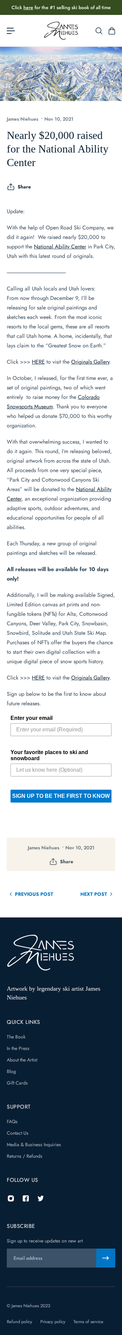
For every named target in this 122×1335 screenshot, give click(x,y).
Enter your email (32, 718)
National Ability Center (60, 246)
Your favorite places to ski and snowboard (49, 755)
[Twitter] (40, 1198)
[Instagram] (10, 1198)
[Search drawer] (98, 30)
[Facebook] (25, 1198)
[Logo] (61, 31)
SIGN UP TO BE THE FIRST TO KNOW (61, 796)
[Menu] (11, 31)
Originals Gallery (90, 362)
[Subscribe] (105, 1258)
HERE (38, 362)
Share (24, 186)
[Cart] (111, 30)
